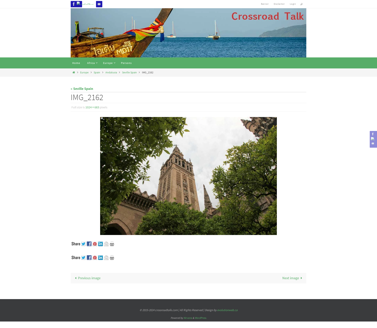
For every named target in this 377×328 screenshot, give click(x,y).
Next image (290, 278)
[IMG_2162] (188, 176)
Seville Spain (129, 72)
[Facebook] (74, 4)
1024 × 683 (92, 107)
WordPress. (201, 318)
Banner (265, 3)
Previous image (89, 278)
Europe (84, 72)
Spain (97, 72)
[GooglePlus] (86, 3)
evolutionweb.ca (227, 310)
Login (293, 3)
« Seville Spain (82, 88)
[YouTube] (99, 4)
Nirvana (188, 318)
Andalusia (111, 72)
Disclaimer (279, 3)
